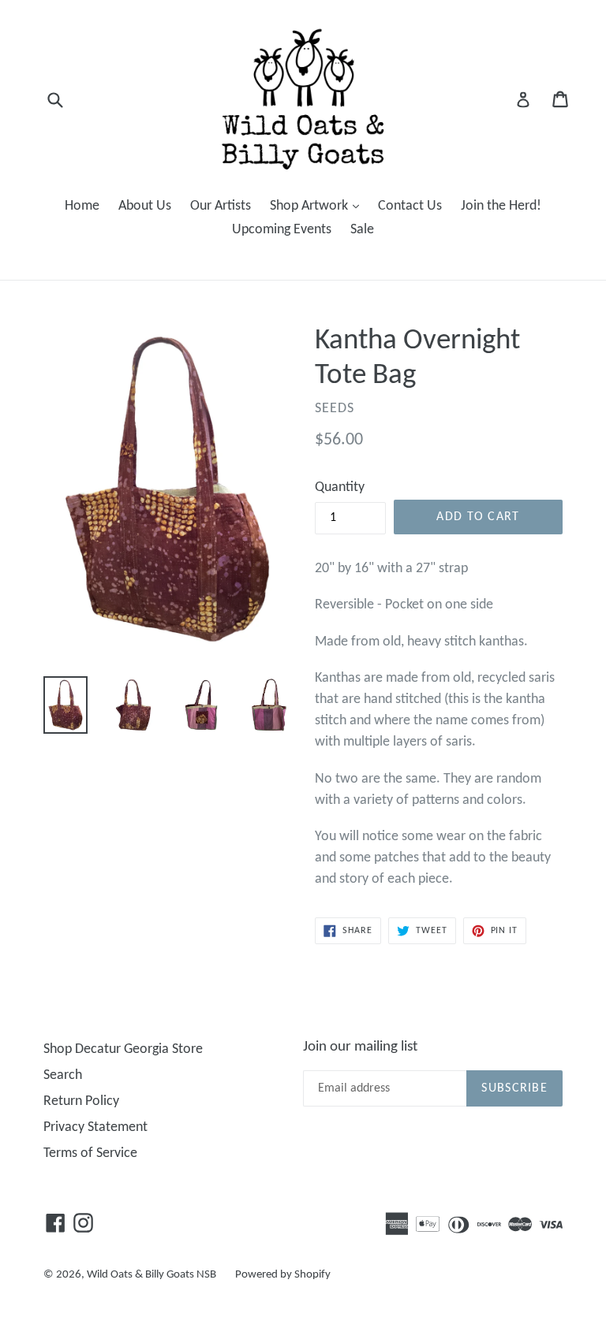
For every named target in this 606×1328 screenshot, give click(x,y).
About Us (144, 206)
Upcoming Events (281, 229)
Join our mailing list (360, 1047)
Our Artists (220, 206)
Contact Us (410, 206)
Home (82, 206)
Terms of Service (90, 1153)
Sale (362, 229)
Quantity (340, 487)
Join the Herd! (501, 206)
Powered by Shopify (283, 1275)
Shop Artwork (318, 206)
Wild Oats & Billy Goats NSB (151, 1275)
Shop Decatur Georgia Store (123, 1049)
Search (62, 1075)
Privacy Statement (95, 1127)
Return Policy (81, 1101)
